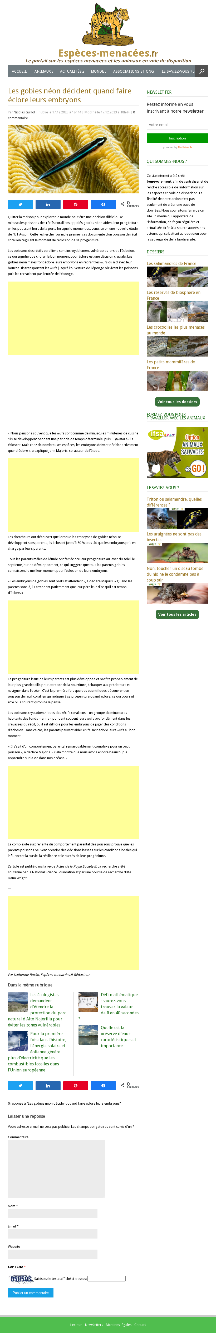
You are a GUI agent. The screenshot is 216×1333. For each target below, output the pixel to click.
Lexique (76, 1325)
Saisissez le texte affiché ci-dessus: (60, 1279)
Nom (11, 1206)
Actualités (71, 71)
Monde (97, 71)
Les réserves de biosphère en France (173, 295)
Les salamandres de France (171, 263)
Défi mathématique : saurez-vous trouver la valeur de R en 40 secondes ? (108, 1006)
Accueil (19, 71)
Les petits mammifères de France (171, 364)
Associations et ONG (133, 71)
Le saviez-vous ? (177, 71)
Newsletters (94, 1325)
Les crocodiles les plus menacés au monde (176, 330)
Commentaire (18, 1137)
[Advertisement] (73, 318)
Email (12, 1226)
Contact (140, 1325)
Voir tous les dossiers (177, 402)
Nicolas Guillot (24, 112)
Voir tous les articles (177, 614)
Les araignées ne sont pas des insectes (174, 537)
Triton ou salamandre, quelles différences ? (174, 502)
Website (14, 1247)
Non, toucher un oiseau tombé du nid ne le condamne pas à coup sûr (175, 574)
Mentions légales (118, 1325)
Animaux (43, 71)
